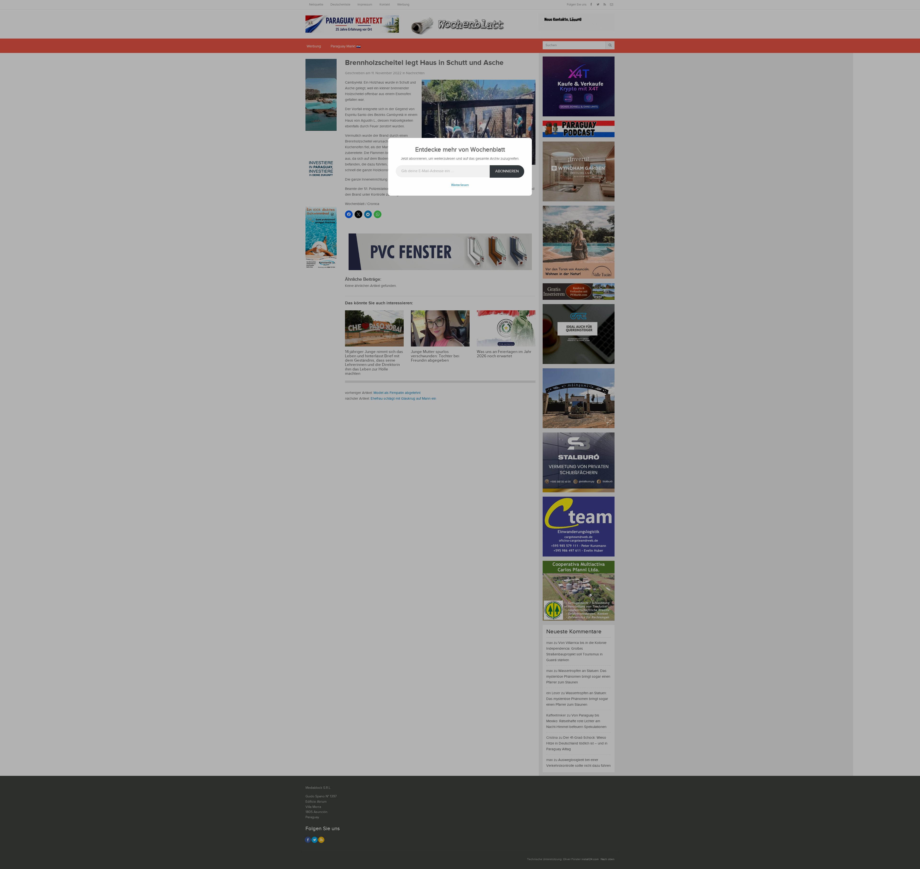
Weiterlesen (460, 185)
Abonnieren (507, 171)
